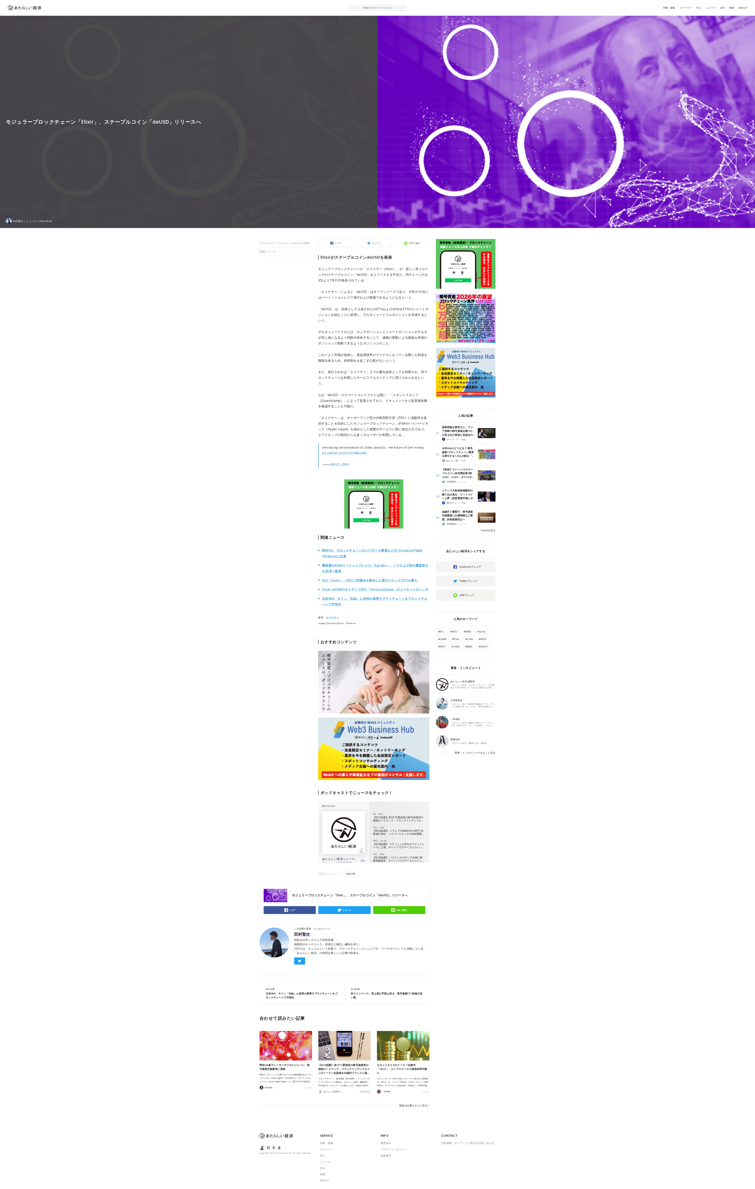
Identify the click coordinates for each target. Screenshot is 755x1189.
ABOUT (743, 7)
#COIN (469, 639)
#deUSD (350, 873)
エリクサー (332, 617)
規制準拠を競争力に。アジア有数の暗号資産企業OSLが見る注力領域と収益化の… (458, 431)
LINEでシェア (467, 595)
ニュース (711, 7)
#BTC (441, 631)
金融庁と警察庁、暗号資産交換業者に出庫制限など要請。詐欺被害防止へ (457, 515)
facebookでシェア (470, 566)
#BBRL (469, 646)
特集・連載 (669, 7)
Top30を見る (488, 530)
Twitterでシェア (468, 581)
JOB (722, 7)
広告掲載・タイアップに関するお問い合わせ (467, 1143)
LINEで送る (414, 243)
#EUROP (483, 646)
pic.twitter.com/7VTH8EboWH (344, 453)
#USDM (442, 639)
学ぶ (698, 7)
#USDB (455, 646)
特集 (464, 439)
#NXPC (442, 646)
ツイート (376, 243)
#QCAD (481, 631)
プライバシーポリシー (394, 1149)
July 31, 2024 (340, 464)
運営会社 (386, 1143)
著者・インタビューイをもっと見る (475, 752)
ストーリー (686, 7)
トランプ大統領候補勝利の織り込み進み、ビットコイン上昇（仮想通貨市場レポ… (458, 494)
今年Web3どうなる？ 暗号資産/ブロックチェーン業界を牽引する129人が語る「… (458, 452)
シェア (338, 243)
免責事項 (386, 1155)
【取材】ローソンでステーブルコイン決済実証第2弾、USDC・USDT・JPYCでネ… (458, 473)
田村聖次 (302, 934)
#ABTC (454, 631)
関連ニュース (268, 251)
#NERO (467, 631)
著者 (731, 7)
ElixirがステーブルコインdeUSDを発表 (284, 243)
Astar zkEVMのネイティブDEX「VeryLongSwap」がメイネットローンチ (375, 589)
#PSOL (455, 639)
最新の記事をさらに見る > (414, 1105)
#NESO (482, 639)
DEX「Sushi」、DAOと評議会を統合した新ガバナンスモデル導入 (369, 580)
